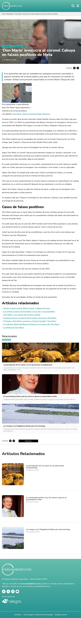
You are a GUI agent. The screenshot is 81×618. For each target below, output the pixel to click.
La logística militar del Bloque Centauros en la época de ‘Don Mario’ (31, 324)
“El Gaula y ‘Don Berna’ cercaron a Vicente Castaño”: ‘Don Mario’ (30, 321)
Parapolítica (10, 14)
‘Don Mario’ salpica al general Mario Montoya (31, 114)
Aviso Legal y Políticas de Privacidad (38, 614)
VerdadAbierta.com (42, 586)
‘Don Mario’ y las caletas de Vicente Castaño (21, 315)
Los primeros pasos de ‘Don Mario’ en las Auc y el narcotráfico (29, 311)
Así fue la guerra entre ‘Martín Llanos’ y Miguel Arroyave (26, 308)
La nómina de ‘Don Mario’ (13, 327)
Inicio (3, 14)
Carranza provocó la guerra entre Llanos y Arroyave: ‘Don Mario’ (30, 318)
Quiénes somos (61, 614)
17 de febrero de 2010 (9, 60)
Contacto (17, 614)
